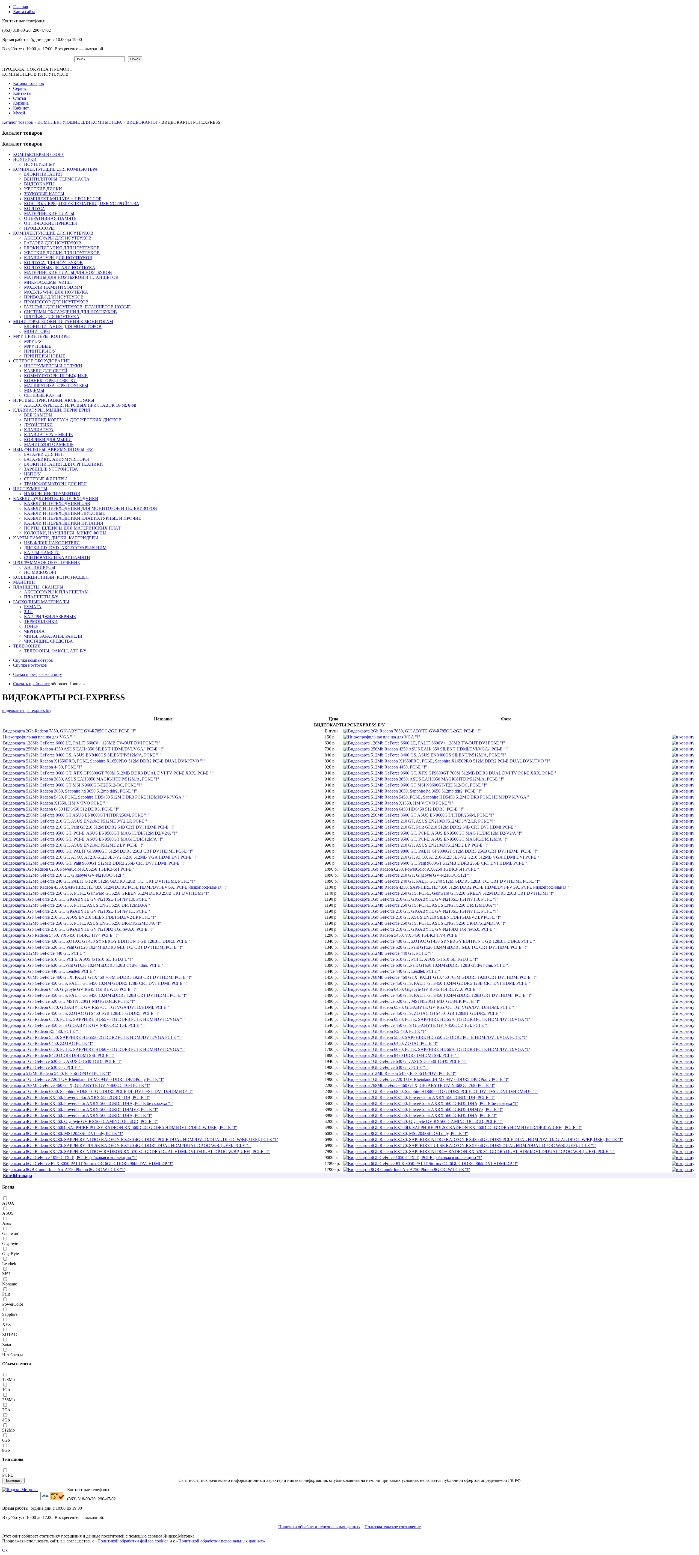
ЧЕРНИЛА (34, 631)
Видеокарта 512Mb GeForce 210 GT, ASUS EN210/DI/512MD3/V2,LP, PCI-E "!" (76, 821)
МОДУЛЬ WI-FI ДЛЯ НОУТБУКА (56, 292)
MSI (6, 1274)
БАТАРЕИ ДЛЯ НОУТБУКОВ (52, 243)
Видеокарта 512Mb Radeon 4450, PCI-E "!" (42, 767)
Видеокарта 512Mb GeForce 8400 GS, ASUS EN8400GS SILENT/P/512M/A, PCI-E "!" (82, 755)
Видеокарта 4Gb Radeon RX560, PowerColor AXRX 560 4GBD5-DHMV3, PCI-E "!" (80, 1109)
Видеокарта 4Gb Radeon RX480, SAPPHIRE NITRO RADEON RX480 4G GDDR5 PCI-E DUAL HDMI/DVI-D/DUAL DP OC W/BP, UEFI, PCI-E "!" (140, 1139)
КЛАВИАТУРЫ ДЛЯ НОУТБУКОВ (58, 257)
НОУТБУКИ (25, 159)
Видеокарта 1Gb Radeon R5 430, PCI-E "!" (42, 1031)
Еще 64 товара (17, 1175)
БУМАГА (33, 606)
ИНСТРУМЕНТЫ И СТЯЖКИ (53, 365)
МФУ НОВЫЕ (37, 346)
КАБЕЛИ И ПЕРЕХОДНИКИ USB (57, 503)
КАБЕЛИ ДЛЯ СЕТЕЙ (45, 370)
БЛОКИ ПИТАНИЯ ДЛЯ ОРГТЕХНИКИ (63, 464)
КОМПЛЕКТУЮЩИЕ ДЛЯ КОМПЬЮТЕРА (79, 122)
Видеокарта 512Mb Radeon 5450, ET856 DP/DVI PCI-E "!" (57, 1073)
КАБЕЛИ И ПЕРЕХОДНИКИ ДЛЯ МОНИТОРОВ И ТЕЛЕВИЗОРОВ (90, 508)
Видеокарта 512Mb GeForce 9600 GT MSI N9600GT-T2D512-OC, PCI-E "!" (72, 785)
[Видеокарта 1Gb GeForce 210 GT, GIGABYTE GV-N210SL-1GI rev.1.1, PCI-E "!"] (420, 911)
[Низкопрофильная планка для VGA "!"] (381, 737)
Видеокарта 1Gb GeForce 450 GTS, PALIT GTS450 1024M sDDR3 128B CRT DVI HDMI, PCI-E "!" (95, 995)
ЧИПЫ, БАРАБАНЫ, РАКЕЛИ (53, 636)
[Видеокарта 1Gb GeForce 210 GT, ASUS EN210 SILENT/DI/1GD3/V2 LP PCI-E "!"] (422, 917)
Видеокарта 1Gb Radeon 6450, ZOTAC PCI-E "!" (48, 1043)
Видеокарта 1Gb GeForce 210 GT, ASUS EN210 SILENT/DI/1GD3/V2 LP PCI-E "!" (79, 917)
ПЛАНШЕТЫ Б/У (41, 597)
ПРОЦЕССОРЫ (39, 228)
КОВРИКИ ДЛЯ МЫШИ (48, 439)
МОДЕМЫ (34, 390)
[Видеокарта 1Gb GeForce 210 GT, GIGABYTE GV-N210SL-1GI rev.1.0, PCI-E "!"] (420, 899)
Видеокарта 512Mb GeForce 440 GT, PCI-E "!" (45, 953)
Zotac (7, 1344)
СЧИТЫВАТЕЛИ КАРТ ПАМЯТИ (57, 557)
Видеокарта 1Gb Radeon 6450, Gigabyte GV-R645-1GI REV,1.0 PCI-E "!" (70, 989)
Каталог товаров (28, 83)
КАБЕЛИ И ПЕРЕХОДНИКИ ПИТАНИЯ (63, 523)
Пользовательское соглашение (393, 1526)
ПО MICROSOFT (40, 572)
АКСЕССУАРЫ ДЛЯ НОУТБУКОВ (57, 238)
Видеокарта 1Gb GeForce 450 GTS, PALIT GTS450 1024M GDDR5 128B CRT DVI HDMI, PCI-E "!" (96, 983)
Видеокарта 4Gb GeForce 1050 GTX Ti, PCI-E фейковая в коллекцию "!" (70, 1157)
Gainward (10, 1233)
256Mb (8, 1399)
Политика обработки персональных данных (319, 1526)
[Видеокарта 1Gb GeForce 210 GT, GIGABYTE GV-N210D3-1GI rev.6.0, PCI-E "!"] (421, 929)
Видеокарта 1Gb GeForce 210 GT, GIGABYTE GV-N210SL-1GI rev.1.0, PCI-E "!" (78, 899)
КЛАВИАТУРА (39, 429)
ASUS (8, 1213)
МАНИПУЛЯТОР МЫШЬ (48, 444)
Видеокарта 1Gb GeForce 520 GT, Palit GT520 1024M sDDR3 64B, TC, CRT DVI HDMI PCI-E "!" (93, 947)
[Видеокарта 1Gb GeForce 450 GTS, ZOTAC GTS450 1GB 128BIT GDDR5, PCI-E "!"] (424, 1013)
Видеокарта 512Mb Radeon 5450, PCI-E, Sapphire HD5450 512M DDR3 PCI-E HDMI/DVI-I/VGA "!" (95, 797)
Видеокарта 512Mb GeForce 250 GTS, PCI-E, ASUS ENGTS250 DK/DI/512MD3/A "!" (82, 923)
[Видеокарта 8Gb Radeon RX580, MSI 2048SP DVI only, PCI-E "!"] (405, 1133)
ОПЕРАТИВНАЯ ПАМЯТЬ (50, 218)
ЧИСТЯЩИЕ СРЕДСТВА (48, 641)
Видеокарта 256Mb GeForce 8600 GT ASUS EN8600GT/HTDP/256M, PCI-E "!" (76, 815)
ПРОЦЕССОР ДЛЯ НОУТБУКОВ (56, 302)
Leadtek (9, 1263)
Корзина (21, 103)
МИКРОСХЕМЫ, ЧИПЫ (48, 282)
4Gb (6, 1420)
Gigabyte (10, 1243)
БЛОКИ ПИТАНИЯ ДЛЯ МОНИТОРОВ (63, 326)
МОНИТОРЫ (37, 331)
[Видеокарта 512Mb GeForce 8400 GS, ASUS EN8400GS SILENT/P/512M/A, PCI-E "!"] (424, 755)
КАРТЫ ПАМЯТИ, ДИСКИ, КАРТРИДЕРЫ (55, 538)
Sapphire (9, 1314)
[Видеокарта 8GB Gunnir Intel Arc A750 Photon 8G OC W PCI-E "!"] (406, 1169)
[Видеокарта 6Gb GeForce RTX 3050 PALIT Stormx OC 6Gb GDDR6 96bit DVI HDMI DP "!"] (430, 1163)
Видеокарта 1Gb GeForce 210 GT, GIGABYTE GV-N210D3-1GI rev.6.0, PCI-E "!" (78, 929)
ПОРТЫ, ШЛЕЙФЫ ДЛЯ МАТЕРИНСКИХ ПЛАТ (72, 528)
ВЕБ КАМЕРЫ (38, 415)
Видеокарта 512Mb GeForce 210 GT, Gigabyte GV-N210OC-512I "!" (65, 875)
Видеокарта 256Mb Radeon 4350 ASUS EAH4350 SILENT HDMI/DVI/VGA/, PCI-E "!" (83, 749)
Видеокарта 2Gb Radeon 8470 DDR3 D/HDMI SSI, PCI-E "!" (59, 1055)
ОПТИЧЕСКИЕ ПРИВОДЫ (50, 223)
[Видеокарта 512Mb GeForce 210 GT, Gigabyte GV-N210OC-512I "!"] (407, 875)
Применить (13, 1481)
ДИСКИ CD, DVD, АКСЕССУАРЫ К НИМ (65, 547)
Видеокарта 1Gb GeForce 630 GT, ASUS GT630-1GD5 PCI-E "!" (62, 1061)
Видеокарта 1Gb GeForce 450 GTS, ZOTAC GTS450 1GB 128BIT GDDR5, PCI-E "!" (81, 1013)
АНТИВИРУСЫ (39, 567)
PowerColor (12, 1304)
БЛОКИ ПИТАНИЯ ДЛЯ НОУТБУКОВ (62, 248)
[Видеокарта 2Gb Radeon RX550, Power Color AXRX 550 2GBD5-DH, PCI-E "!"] (419, 1097)
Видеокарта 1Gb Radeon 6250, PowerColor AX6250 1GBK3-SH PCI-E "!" (70, 869)
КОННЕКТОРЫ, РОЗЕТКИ (50, 380)
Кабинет (21, 108)
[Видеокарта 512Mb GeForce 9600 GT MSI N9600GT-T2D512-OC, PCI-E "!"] (415, 785)
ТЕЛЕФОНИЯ (27, 646)
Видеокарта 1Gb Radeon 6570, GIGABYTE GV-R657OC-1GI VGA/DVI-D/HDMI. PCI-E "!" (88, 1007)
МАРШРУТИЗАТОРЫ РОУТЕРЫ (56, 385)
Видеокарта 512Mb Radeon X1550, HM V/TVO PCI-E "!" (55, 803)
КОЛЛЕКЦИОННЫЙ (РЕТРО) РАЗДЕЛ (51, 577)
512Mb (8, 1430)
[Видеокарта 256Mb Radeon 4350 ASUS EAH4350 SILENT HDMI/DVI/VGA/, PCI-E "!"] (426, 749)
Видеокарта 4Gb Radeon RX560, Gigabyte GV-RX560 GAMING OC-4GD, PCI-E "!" (80, 1121)
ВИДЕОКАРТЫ (141, 122)
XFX (6, 1324)
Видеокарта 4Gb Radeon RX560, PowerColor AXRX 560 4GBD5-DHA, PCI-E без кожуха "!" (88, 1103)
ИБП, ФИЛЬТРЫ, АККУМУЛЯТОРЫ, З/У (53, 449)
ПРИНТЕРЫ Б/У (40, 351)
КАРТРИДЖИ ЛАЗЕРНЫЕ (50, 616)
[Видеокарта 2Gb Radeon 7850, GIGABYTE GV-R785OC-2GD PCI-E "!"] (412, 731)
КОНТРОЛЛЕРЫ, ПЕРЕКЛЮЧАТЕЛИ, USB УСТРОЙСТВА (81, 203)
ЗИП (28, 611)
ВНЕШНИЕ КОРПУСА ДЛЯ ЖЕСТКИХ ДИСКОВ (73, 420)
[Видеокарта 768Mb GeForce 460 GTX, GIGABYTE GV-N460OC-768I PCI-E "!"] (419, 1085)
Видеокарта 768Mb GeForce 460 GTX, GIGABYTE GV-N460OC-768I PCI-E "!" (76, 1085)
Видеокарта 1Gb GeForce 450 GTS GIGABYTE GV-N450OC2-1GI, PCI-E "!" (74, 1025)
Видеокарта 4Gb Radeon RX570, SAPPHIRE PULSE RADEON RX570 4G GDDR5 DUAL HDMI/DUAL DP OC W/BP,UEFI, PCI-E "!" (127, 1145)
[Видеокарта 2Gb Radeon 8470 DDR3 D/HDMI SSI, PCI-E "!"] (401, 1055)
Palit (6, 1294)
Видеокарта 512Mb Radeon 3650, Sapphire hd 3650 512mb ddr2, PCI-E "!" (70, 791)
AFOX (8, 1203)
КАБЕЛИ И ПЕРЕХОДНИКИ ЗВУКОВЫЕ (64, 513)
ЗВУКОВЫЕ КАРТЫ (44, 193)
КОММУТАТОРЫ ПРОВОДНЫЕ (56, 375)
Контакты (22, 93)
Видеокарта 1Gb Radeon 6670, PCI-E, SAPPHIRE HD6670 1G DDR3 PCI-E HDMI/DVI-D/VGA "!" (94, 1049)
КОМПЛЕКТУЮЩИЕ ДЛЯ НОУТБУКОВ (53, 233)
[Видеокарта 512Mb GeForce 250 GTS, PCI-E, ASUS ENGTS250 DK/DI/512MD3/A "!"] (424, 923)
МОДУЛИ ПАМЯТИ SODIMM (53, 287)
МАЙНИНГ (24, 582)
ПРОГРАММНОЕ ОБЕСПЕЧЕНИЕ (46, 562)
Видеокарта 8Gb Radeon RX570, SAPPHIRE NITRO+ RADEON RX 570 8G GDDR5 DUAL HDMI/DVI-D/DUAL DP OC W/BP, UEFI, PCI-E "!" (136, 1151)
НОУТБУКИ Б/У (39, 164)
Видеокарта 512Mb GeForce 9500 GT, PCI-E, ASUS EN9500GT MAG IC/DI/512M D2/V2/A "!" (90, 833)
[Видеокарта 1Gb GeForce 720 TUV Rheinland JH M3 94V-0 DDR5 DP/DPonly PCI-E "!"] (426, 1079)
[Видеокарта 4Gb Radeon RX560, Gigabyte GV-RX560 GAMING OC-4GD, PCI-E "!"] (423, 1121)
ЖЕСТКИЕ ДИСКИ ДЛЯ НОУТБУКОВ (62, 252)
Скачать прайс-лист (31, 683)
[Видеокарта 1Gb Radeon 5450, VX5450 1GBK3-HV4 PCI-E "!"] (403, 935)
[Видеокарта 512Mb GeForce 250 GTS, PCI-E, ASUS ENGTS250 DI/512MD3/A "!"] (420, 905)
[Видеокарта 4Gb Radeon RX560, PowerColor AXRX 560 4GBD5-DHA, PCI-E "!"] (420, 1115)
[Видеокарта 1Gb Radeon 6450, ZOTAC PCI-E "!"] (390, 1043)
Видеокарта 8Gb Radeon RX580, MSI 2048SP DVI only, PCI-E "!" (63, 1133)
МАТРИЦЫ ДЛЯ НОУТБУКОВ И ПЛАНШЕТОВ (71, 277)
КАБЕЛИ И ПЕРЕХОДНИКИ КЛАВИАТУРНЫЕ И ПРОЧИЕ (82, 518)
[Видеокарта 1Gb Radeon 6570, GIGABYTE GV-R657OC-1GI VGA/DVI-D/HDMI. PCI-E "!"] (430, 1007)
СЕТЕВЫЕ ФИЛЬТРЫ (45, 479)
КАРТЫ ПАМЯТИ (42, 552)
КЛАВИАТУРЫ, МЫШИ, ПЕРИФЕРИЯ (51, 410)
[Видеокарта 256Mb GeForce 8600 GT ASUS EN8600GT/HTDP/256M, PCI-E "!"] (418, 815)
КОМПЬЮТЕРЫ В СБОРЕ (38, 154)
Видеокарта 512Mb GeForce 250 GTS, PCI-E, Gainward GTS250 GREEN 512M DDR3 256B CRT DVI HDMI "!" (106, 893)
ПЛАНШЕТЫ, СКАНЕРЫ (38, 587)
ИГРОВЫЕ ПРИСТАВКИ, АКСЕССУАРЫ (53, 400)
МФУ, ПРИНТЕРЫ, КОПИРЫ (41, 336)
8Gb (6, 1450)
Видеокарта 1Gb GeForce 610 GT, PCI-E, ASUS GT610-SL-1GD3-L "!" (68, 959)
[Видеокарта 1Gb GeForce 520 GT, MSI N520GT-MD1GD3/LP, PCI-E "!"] (411, 1001)
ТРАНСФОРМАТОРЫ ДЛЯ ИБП (55, 483)
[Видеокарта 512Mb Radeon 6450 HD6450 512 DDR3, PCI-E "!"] (403, 809)
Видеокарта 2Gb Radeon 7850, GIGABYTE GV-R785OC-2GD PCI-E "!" (69, 731)
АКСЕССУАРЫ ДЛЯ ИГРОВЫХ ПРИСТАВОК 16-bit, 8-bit (80, 405)
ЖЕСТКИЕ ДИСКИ (43, 189)
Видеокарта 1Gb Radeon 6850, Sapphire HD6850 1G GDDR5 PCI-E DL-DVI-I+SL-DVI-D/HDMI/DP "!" (98, 1091)
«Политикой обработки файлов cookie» (131, 1541)
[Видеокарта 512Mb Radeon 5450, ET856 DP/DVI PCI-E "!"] (399, 1073)
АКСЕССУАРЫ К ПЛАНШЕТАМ (56, 592)
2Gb (6, 1410)
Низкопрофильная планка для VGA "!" (39, 737)
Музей (19, 113)
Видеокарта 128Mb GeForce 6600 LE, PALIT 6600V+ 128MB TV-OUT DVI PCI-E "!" (81, 743)
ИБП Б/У (32, 474)
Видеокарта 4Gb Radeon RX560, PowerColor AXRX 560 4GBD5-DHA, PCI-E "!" (77, 1115)
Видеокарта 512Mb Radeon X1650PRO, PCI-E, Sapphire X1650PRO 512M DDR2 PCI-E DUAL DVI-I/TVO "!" (104, 761)
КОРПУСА (34, 208)
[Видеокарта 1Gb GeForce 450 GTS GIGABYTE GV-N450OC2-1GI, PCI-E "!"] (416, 1025)
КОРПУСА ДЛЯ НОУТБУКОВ (53, 262)
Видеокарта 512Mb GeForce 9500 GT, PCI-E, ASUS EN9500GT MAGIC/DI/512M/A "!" (83, 839)
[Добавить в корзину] (683, 737)
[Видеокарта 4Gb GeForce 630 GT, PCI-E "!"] (385, 1067)
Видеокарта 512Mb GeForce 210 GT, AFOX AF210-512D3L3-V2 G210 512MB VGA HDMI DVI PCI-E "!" (100, 857)
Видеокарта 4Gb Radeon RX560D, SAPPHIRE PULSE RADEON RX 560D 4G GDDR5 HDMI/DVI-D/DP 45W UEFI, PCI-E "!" (120, 1127)
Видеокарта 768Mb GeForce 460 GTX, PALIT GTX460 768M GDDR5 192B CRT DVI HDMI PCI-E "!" (97, 977)
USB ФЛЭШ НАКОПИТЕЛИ (52, 542)
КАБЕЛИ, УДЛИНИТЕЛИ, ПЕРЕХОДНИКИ (55, 498)
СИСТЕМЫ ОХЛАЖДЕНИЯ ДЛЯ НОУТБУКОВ (70, 311)
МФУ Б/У (33, 341)
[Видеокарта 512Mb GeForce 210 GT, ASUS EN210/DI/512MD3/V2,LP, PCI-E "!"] (419, 821)
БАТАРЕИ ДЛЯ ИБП (44, 454)
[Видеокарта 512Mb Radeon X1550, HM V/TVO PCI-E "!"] (398, 803)
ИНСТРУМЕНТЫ (30, 488)
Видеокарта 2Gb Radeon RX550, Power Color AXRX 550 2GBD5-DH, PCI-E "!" (76, 1097)
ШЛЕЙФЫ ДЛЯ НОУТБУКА (51, 316)
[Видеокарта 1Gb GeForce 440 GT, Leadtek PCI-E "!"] (393, 971)
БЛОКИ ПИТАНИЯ (43, 174)
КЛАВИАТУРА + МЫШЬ (48, 434)
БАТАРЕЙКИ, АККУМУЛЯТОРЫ (56, 459)
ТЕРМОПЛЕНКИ (41, 621)
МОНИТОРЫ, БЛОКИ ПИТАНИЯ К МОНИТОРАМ (63, 321)
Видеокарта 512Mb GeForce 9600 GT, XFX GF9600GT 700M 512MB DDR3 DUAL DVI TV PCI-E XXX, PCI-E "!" (109, 773)
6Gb (6, 1440)
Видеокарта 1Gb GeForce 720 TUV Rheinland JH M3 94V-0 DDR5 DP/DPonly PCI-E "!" (83, 1079)
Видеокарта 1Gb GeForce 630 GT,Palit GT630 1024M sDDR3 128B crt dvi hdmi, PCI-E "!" (85, 965)
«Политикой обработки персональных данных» (220, 1541)
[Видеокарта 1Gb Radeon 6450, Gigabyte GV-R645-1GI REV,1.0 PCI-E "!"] (412, 989)
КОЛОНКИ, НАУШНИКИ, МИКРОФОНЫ (65, 533)
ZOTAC (9, 1334)
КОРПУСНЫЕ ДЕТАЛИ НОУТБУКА (59, 267)
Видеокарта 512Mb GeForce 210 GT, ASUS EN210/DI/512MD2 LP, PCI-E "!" (73, 845)
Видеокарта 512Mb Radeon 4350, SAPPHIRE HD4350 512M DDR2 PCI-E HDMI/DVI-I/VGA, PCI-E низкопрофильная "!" (115, 887)
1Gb (6, 1389)
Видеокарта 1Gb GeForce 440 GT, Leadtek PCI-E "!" (51, 971)
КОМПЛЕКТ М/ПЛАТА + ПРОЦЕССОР (62, 198)
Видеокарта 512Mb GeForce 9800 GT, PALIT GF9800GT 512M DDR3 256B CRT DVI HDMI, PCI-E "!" (98, 851)
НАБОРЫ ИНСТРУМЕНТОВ (52, 493)
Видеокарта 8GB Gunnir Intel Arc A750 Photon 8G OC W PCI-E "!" (64, 1169)
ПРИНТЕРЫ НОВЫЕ (44, 356)
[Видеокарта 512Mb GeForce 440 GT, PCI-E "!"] (388, 953)
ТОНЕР (31, 626)
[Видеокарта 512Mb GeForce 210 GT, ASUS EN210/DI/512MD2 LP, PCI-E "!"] (416, 845)
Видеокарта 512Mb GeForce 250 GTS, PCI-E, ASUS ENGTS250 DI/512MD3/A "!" (78, 905)
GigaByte (10, 1253)
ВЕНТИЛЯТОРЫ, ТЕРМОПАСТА (57, 179)
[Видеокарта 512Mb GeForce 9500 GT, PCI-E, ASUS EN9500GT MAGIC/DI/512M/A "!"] (425, 839)
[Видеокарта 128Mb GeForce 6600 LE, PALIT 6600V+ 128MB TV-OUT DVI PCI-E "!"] (424, 743)
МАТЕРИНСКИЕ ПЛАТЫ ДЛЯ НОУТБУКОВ (68, 272)
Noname (9, 1284)
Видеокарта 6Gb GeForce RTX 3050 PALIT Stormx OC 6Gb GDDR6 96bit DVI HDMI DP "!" (88, 1163)
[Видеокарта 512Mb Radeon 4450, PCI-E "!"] (385, 767)
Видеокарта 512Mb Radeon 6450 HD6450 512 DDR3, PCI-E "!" (61, 809)
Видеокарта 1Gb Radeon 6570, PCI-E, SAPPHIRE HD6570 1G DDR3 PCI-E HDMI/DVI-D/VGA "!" (94, 1019)
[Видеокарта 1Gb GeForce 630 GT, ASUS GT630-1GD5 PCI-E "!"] (405, 1061)
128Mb (8, 1379)
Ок (5, 1550)
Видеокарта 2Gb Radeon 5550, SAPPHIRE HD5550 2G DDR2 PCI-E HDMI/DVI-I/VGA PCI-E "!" (92, 1037)
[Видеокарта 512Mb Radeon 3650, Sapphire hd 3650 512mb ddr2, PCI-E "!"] (412, 791)
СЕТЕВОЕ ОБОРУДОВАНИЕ (41, 361)
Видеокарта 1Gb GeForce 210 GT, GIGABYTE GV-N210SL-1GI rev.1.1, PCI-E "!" (78, 911)
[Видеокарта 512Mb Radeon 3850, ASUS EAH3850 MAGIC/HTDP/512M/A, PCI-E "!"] (423, 779)
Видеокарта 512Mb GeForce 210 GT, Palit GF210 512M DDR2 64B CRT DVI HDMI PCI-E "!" (89, 827)
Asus (6, 1223)
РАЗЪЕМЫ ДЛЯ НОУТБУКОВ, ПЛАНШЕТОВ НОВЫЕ (77, 307)
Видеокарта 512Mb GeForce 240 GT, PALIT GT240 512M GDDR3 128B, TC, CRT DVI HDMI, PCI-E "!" (99, 881)
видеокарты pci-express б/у (26, 710)
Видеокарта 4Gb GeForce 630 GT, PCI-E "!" (43, 1067)
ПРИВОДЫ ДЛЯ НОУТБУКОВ (54, 297)
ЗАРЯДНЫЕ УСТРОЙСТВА (51, 469)
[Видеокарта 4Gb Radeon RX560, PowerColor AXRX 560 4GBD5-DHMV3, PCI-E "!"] (423, 1109)
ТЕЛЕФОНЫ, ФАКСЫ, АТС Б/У (55, 651)
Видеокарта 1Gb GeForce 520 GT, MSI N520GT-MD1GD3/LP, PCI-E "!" (69, 1001)
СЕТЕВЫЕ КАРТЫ (42, 395)
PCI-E (7, 1475)
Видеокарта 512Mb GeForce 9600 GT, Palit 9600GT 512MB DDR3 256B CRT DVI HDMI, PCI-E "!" (94, 863)
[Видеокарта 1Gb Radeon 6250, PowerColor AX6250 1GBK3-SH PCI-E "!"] (412, 869)
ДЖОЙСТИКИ (38, 424)
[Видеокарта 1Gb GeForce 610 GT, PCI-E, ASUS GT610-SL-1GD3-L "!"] (410, 959)
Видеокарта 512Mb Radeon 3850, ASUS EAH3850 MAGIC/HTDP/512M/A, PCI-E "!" (81, 779)
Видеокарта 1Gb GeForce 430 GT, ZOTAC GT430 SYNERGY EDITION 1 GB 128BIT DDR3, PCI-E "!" (98, 941)
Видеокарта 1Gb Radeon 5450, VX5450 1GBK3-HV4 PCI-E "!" (61, 935)
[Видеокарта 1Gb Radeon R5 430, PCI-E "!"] (384, 1031)
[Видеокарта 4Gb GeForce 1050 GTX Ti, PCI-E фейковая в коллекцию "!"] (412, 1157)
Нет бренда (12, 1354)
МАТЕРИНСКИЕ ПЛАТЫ (49, 213)
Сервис (20, 88)
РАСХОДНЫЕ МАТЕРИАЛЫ (41, 601)
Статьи (19, 98)
